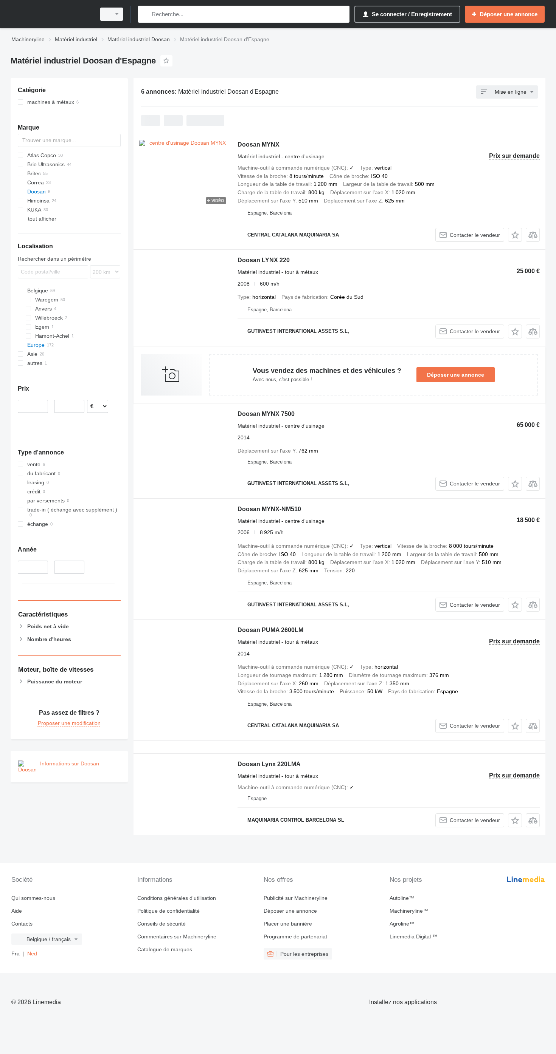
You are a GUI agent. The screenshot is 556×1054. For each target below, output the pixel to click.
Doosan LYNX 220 (264, 260)
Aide (16, 911)
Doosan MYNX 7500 (266, 414)
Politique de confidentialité (168, 911)
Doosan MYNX (259, 144)
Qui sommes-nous (33, 898)
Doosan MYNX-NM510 (269, 509)
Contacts (22, 924)
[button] (515, 235)
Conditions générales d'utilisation (176, 898)
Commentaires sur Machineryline (176, 936)
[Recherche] (145, 14)
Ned (32, 953)
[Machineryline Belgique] (51, 14)
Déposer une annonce (455, 375)
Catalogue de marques (164, 949)
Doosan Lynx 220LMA (269, 764)
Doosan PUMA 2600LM (270, 630)
